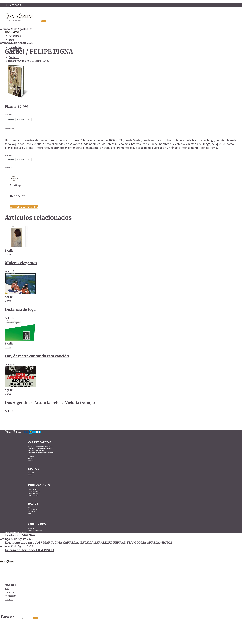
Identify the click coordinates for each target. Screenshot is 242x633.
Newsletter (15, 47)
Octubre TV (31, 528)
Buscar (43, 21)
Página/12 (31, 473)
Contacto (14, 57)
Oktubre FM (31, 512)
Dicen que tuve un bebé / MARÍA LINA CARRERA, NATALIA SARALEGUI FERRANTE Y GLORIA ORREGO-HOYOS (88, 543)
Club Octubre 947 (33, 510)
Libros (8, 41)
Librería (9, 599)
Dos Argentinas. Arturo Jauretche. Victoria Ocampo (50, 402)
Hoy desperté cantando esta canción (37, 356)
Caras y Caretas (32, 489)
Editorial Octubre (33, 495)
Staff (11, 39)
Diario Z (30, 475)
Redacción (10, 60)
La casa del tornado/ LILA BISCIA (29, 550)
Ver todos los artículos (24, 207)
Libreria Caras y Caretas (35, 530)
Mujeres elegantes (21, 263)
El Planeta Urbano (33, 493)
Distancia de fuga (20, 309)
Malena (30, 513)
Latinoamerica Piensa (34, 491)
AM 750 (30, 508)
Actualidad (15, 36)
